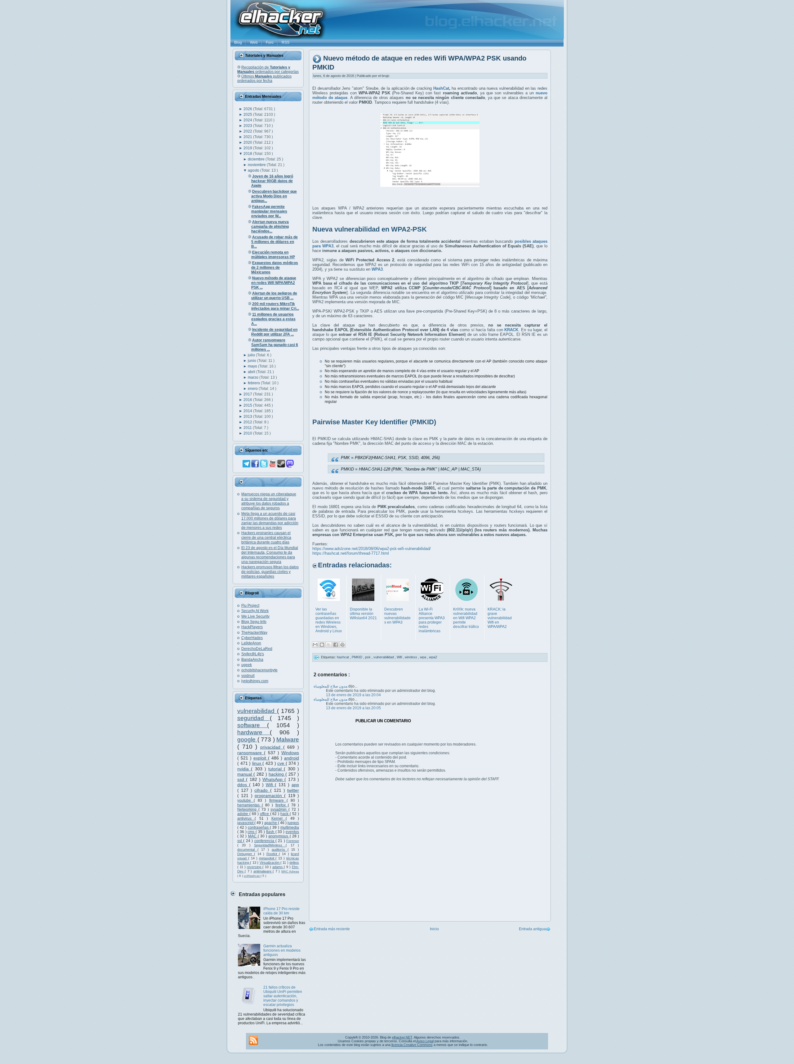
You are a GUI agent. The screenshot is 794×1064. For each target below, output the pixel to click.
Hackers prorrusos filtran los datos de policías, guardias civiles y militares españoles (270, 572)
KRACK (511, 329)
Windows (290, 752)
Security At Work (255, 611)
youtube (245, 800)
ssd (241, 779)
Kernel (278, 818)
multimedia (289, 827)
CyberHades (252, 638)
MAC (253, 836)
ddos (243, 784)
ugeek (246, 665)
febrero (254, 383)
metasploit (267, 858)
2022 (248, 131)
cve (281, 763)
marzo (253, 377)
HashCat (441, 88)
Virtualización (270, 862)
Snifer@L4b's (252, 654)
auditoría (280, 849)
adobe (243, 814)
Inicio (434, 929)
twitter (293, 790)
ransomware (250, 752)
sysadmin (279, 809)
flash (270, 832)
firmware (278, 800)
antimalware (263, 871)
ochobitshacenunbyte (259, 670)
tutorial (276, 768)
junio (252, 360)
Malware (287, 739)
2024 (248, 120)
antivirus (246, 818)
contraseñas (259, 827)
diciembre (256, 159)
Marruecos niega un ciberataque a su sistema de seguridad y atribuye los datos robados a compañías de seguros (268, 501)
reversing (254, 867)
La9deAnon (251, 643)
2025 (248, 114)
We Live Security (255, 616)
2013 (248, 416)
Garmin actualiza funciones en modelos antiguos (282, 950)
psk (368, 657)
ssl (240, 841)
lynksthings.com (254, 681)
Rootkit (272, 854)
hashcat (343, 657)
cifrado (262, 790)
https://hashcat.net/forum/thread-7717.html (350, 553)
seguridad (253, 718)
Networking (247, 809)
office (265, 814)
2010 (248, 433)
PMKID (357, 657)
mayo (253, 366)
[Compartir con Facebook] (335, 645)
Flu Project (250, 605)
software (252, 725)
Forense (292, 841)
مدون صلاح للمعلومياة (331, 686)
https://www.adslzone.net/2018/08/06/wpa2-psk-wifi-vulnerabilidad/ (371, 548)
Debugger (245, 854)
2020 (248, 142)
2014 (248, 411)
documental (247, 849)
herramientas (249, 805)
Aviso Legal (425, 1041)
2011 (248, 428)
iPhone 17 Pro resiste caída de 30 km (281, 911)
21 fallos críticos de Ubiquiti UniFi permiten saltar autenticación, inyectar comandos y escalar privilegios (282, 996)
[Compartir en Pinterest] (342, 645)
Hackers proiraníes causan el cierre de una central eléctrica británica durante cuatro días (266, 537)
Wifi (270, 784)
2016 (248, 400)
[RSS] (253, 1040)
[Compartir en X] (329, 645)
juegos (293, 823)
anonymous (278, 836)
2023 (248, 126)
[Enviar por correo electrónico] (315, 645)
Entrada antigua (532, 929)
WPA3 (377, 269)
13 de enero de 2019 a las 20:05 (353, 708)
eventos (292, 832)
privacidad (271, 747)
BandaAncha (252, 659)
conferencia (264, 841)
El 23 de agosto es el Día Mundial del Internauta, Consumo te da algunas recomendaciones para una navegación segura (269, 555)
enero (253, 388)
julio (252, 355)
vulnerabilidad (257, 711)
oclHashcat (252, 875)
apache (271, 823)
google (247, 739)
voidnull (248, 676)
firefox (281, 805)
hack (285, 814)
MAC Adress (290, 871)
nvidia (244, 768)
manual (245, 774)
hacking (277, 774)
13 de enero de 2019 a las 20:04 (353, 695)
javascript (245, 823)
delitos (294, 862)
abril (252, 372)
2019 (248, 148)
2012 (248, 422)
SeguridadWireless (270, 845)
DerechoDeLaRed (256, 649)
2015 (248, 405)
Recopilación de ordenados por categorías (268, 69)
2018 (248, 153)
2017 (248, 394)
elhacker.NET (402, 1037)
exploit (260, 757)
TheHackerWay (254, 632)
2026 (248, 109)
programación (269, 795)
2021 (248, 137)
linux (257, 763)
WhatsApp (273, 779)
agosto (254, 170)
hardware (253, 732)
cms (252, 832)
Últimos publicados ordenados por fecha (264, 78)
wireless (411, 657)
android (291, 757)
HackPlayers (252, 627)
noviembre (257, 165)
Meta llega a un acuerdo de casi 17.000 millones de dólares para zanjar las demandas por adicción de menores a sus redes (269, 521)
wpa (423, 657)
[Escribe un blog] (322, 645)
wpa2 (433, 657)
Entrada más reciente (332, 929)
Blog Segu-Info (253, 622)
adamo (278, 867)
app (295, 784)
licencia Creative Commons (412, 1045)
